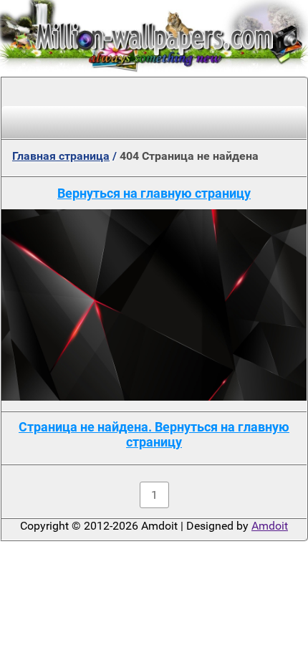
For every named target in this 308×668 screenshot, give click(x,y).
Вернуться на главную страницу (154, 193)
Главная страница (61, 156)
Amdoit (269, 526)
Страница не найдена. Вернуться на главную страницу (154, 434)
